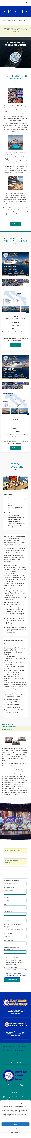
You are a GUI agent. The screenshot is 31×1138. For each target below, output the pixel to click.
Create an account (14, 1085)
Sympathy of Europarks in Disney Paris (18, 1050)
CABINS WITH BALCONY (9, 729)
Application (15, 224)
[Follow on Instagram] (10, 11)
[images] (20, 286)
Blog (7, 1046)
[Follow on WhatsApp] (26, 11)
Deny (15, 1128)
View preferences (15, 1132)
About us (12, 1046)
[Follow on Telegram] (21, 11)
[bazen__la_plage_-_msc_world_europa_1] (5, 286)
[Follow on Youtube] (15, 11)
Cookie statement (15, 1135)
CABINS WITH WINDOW (9, 727)
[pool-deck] (10, 286)
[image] (15, 286)
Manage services (5, 1120)
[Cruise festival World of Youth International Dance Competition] (5, 282)
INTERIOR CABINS (7, 724)
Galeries (16, 1054)
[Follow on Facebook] (4, 11)
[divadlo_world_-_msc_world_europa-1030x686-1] (10, 282)
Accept (15, 1124)
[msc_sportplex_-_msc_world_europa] (20, 282)
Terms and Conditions (19, 975)
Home (5, 20)
